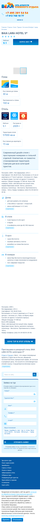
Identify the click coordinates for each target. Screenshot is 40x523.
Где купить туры (7, 460)
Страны (10, 27)
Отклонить (17, 520)
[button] (36, 48)
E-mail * (10, 420)
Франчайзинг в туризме (9, 480)
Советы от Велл (6, 468)
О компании (5, 482)
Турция (19, 27)
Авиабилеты (5, 465)
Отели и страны (6, 470)
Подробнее (10, 209)
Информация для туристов (10, 477)
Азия (14, 27)
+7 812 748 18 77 (15, 15)
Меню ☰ (20, 20)
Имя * (10, 405)
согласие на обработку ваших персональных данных (19, 493)
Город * (6, 391)
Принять (6, 520)
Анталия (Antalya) (28, 27)
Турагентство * (9, 398)
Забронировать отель (8, 473)
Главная (4, 27)
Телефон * (11, 413)
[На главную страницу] (20, 6)
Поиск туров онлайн (8, 463)
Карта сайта (5, 485)
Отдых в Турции (7, 355)
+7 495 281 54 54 (17, 12)
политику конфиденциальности (12, 515)
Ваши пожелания (9, 428)
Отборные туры (6, 475)
